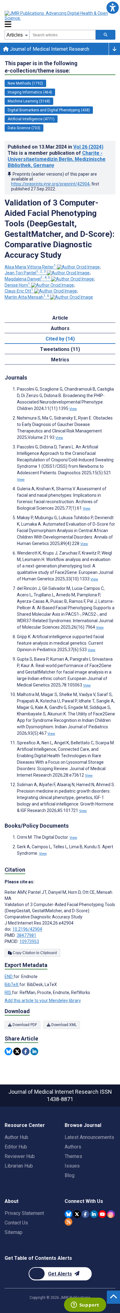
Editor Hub (16, 1147)
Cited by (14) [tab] (60, 339)
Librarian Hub (19, 1166)
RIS (8, 992)
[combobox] (62, 35)
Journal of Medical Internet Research (49, 49)
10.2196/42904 (27, 929)
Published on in (55, 147)
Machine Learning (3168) (29, 101)
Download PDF (24, 1025)
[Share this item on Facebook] (26, 1051)
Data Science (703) (24, 128)
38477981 (26, 935)
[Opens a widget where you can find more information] (85, 1305)
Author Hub (16, 1137)
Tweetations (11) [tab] (60, 349)
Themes (73, 1156)
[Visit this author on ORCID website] (78, 267)
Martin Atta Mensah (27, 297)
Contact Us (16, 1223)
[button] (112, 7)
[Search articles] (105, 35)
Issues (72, 1166)
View (73, 409)
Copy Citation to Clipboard (34, 953)
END (9, 976)
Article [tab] (60, 318)
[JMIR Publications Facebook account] (85, 1214)
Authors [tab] (60, 328)
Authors (73, 1147)
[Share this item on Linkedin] (34, 1051)
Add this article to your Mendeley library (43, 1000)
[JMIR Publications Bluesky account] (68, 1214)
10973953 (29, 941)
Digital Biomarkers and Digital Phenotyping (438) (49, 110)
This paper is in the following (41, 67)
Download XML (63, 1025)
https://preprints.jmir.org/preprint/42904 (50, 183)
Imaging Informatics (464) (30, 92)
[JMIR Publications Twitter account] (77, 1214)
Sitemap (13, 1232)
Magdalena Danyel (27, 279)
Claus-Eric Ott (19, 290)
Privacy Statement (24, 1213)
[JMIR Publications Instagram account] (111, 1214)
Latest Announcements (89, 1137)
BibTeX (12, 984)
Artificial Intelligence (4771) (31, 119)
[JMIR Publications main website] (57, 16)
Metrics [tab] (60, 360)
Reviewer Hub (20, 1156)
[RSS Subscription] (68, 1222)
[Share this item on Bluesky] (8, 1051)
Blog (69, 1175)
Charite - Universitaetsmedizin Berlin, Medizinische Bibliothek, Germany (57, 159)
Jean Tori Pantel (25, 272)
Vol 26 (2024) (88, 147)
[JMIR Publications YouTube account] (102, 1214)
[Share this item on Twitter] (17, 1051)
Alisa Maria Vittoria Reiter (30, 267)
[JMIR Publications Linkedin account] (94, 1214)
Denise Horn (17, 285)
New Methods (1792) (25, 83)
